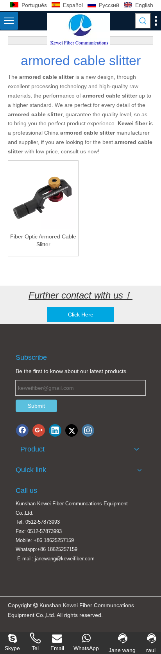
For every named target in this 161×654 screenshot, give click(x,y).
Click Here (80, 314)
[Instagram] (88, 430)
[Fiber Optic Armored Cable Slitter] (43, 195)
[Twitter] (71, 430)
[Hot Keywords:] (143, 20)
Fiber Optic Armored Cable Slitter (43, 240)
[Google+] (38, 430)
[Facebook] (22, 430)
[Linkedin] (55, 430)
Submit (36, 406)
